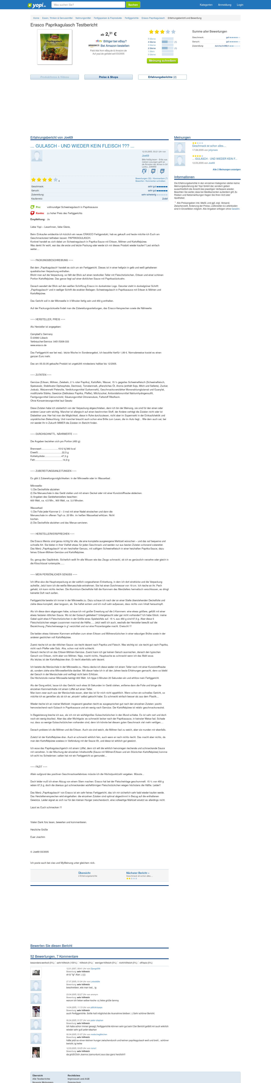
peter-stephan (97, 1020)
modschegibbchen (99, 1034)
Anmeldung (224, 4)
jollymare (213, 149)
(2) (162, 77)
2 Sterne (152, 48)
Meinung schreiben (162, 60)
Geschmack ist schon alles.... (209, 145)
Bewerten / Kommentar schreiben (150, 180)
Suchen (133, 4)
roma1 (93, 1048)
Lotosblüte (95, 981)
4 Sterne (152, 41)
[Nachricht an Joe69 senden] (153, 171)
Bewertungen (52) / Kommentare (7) (152, 178)
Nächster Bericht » (138, 873)
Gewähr (235, 208)
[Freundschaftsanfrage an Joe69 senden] (144, 171)
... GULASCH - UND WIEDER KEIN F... (214, 158)
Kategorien (206, 4)
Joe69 (145, 155)
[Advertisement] (135, 107)
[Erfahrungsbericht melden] (162, 171)
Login (240, 4)
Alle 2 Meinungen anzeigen (227, 169)
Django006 (95, 968)
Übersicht (84, 873)
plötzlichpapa (96, 1007)
